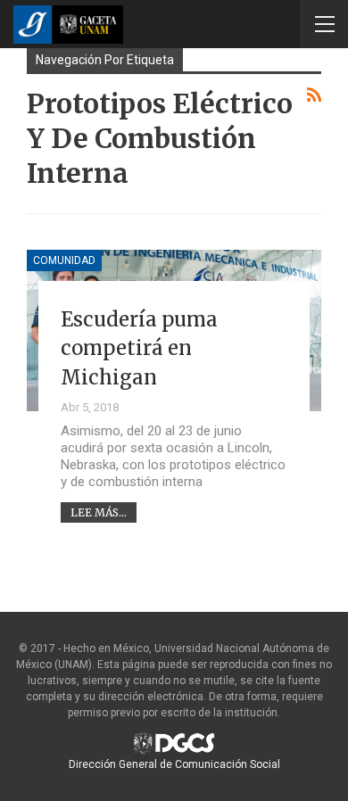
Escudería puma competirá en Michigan (139, 348)
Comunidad (64, 260)
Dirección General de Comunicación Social (174, 764)
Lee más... (98, 512)
